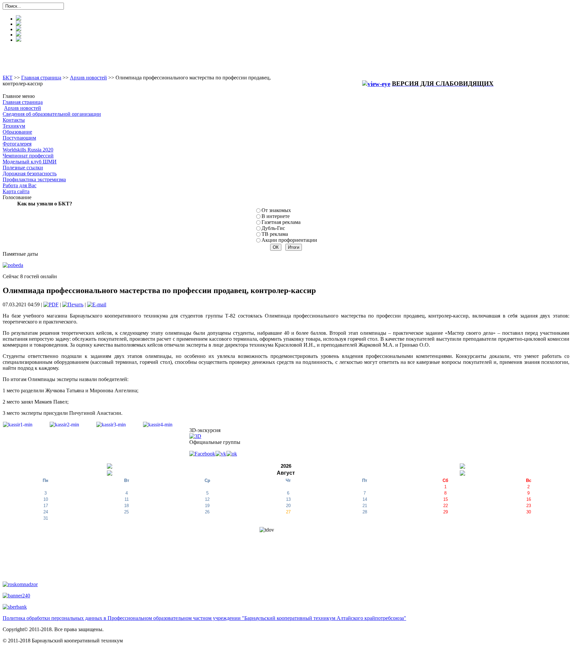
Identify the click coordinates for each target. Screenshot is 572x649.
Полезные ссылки (23, 167)
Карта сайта (16, 191)
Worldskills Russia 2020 (28, 149)
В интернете (276, 216)
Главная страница (41, 77)
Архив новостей (88, 77)
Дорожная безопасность (30, 173)
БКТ (8, 77)
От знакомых (276, 210)
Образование (17, 132)
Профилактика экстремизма (34, 179)
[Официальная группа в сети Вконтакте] (220, 453)
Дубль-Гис (273, 228)
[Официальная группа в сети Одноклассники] (231, 453)
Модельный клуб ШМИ (30, 161)
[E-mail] (96, 304)
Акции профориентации (289, 240)
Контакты (14, 120)
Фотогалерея (17, 144)
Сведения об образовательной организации (52, 114)
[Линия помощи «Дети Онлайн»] (16, 595)
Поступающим (19, 138)
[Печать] (72, 304)
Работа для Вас (19, 185)
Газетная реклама (281, 222)
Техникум (14, 126)
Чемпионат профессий (28, 155)
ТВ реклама (275, 234)
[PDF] (51, 304)
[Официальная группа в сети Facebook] (202, 453)
